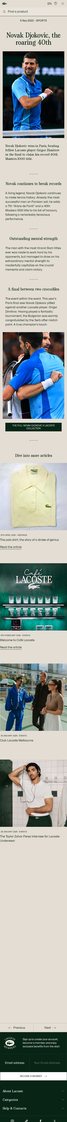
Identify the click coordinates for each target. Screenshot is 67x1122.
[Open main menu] (63, 3)
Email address (14, 1063)
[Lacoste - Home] (4, 3)
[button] (56, 3)
